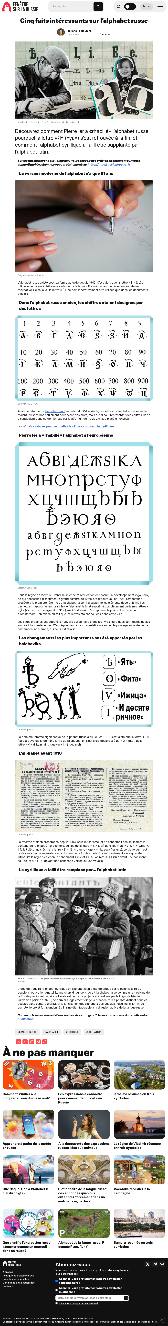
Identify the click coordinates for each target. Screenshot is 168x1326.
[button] (91, 5)
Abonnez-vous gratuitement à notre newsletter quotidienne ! (90, 1290)
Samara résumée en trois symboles (133, 1245)
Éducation (105, 34)
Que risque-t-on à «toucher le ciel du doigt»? (26, 1191)
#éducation (94, 1032)
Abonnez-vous (72, 1264)
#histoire (72, 1032)
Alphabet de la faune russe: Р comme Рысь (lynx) (81, 1245)
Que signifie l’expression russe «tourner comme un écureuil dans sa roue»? (27, 1247)
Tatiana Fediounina (79, 30)
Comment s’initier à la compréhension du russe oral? (26, 1096)
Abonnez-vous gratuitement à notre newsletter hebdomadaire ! (90, 1280)
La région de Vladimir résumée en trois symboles (137, 1146)
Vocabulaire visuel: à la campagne (132, 1191)
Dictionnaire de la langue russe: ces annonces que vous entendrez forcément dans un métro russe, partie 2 (82, 1195)
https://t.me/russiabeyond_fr (109, 164)
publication (26, 1019)
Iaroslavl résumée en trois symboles (134, 1096)
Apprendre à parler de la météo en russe (27, 1146)
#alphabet (51, 1032)
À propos (8, 1272)
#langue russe (27, 1032)
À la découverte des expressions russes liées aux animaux (84, 1146)
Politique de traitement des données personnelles (18, 1277)
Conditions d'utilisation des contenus (19, 1284)
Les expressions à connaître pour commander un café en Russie (80, 1098)
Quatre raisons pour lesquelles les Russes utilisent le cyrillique (69, 426)
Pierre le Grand (55, 411)
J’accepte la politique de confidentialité (78, 1303)
